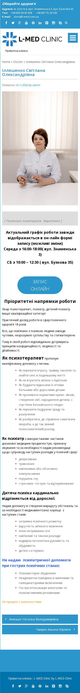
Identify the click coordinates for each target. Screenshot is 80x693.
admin (36, 85)
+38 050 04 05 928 (21, 13)
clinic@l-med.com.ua (26, 16)
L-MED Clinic (42, 678)
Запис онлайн (40, 285)
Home (6, 62)
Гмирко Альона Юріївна (53, 629)
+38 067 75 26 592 (46, 13)
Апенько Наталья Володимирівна (33, 619)
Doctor (18, 62)
